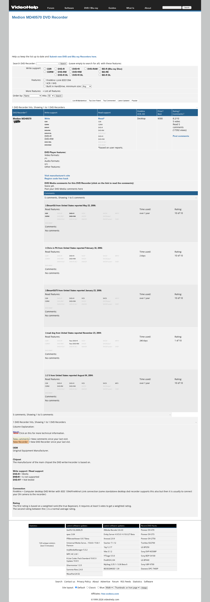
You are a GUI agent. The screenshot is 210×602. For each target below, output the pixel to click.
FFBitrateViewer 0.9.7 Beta (78, 538)
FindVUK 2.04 (109, 560)
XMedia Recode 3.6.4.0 (113, 530)
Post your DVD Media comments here (64, 188)
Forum (50, 7)
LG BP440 (145, 560)
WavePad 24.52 (73, 574)
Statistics (137, 581)
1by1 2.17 (108, 547)
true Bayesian (70, 505)
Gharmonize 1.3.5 (74, 565)
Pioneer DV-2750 (148, 538)
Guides (112, 7)
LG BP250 (145, 547)
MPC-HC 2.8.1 (72, 554)
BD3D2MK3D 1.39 (111, 568)
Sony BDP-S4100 (148, 555)
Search (58, 581)
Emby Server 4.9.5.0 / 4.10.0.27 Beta (119, 534)
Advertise (105, 581)
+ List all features (51, 91)
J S (48, 375)
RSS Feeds (126, 581)
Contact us (69, 581)
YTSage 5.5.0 (109, 555)
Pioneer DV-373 (147, 534)
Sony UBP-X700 (147, 564)
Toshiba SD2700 (148, 543)
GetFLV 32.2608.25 (75, 530)
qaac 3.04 (71, 534)
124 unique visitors (47, 543)
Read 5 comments (178, 126)
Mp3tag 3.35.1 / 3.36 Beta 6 (115, 564)
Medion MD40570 (22, 118)
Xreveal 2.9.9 (109, 538)
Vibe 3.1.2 (108, 551)
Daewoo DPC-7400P (149, 568)
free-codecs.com (110, 593)
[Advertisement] (105, 42)
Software (69, 7)
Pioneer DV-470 (147, 530)
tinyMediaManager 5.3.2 (77, 549)
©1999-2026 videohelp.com (105, 599)
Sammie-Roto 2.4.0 (75, 569)
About (96, 581)
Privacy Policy (84, 581)
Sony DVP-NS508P (149, 551)
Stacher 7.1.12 (110, 543)
